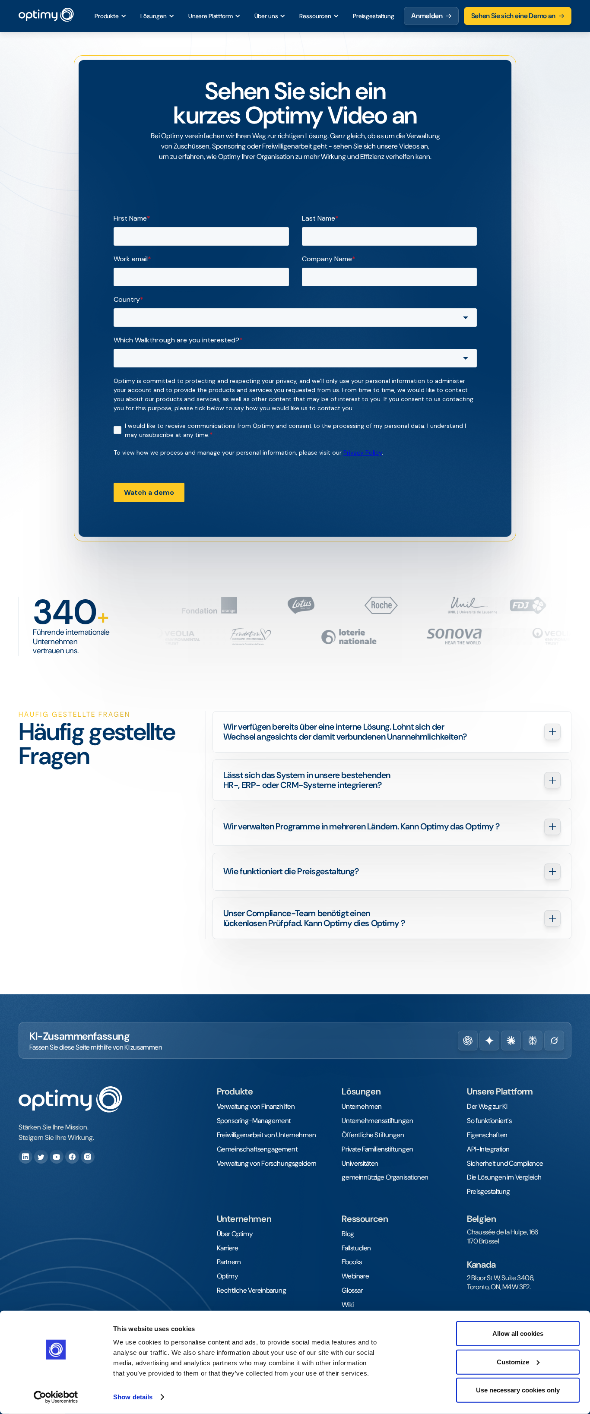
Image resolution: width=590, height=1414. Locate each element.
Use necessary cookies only (518, 1390)
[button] (110, 16)
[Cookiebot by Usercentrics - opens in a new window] (56, 1397)
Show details (132, 1397)
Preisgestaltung (373, 16)
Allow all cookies (517, 1333)
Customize (513, 1361)
